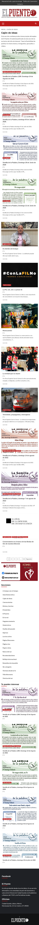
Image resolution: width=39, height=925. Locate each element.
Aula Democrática (8, 595)
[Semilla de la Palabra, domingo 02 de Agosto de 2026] (19, 809)
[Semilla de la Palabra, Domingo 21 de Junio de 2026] (19, 191)
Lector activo (7, 636)
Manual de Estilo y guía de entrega (12, 1)
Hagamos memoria (9, 621)
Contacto (20, 4)
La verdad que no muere (11, 373)
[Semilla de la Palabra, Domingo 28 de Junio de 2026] (19, 148)
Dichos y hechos (8, 606)
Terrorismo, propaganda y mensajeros (16, 414)
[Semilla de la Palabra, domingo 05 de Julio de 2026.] (19, 105)
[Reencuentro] (19, 316)
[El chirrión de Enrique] (19, 234)
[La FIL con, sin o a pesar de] (19, 275)
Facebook (6, 876)
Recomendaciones (9, 655)
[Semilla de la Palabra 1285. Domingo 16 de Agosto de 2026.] (19, 62)
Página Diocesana (7, 71)
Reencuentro (7, 330)
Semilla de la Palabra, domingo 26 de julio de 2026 (19, 860)
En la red (5, 617)
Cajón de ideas (7, 244)
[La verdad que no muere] (19, 359)
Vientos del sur (8, 678)
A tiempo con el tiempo (10, 591)
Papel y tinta (7, 648)
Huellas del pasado (9, 629)
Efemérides (6, 610)
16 (24, 559)
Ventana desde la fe (9, 671)
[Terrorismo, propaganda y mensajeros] (19, 400)
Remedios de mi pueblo (10, 663)
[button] (3, 23)
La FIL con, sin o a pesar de (12, 290)
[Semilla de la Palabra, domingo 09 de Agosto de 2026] (19, 772)
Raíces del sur (7, 652)
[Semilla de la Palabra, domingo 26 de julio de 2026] (19, 845)
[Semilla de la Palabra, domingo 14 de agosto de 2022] (19, 441)
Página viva (6, 644)
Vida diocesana (8, 674)
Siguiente (29, 559)
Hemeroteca (7, 625)
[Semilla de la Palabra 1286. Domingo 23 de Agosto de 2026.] (19, 700)
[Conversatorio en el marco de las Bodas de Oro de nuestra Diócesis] (19, 527)
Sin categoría (17, 71)
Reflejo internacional (10, 659)
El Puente (14, 537)
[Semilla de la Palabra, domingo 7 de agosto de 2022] (19, 484)
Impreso (5, 633)
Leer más (5, 88)
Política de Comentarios (30, 1)
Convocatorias (7, 602)
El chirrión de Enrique (10, 249)
